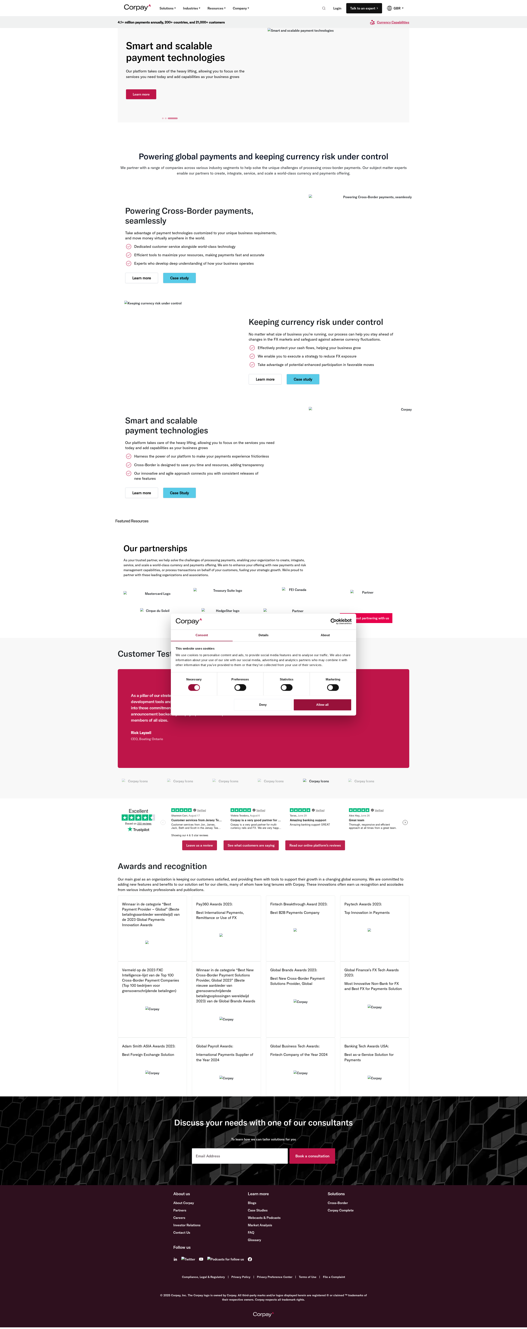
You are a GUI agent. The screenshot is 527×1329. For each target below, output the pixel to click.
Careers (179, 1218)
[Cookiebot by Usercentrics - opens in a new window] (334, 621)
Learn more (141, 94)
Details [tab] (264, 635)
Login (337, 8)
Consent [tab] (202, 635)
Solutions (167, 8)
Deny (263, 704)
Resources (215, 8)
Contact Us (181, 1232)
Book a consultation (312, 1156)
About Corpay (183, 1203)
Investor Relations (187, 1225)
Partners (179, 1210)
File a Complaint (334, 1277)
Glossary (254, 1240)
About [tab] (325, 635)
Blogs (252, 1203)
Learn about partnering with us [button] (366, 618)
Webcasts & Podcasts (264, 1218)
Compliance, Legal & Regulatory (203, 1277)
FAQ (251, 1232)
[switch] (240, 687)
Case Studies (258, 1210)
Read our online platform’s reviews (315, 845)
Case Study (179, 492)
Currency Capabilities (393, 22)
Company (240, 8)
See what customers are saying (251, 845)
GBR (397, 8)
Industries (190, 8)
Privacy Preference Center (274, 1277)
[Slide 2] (166, 118)
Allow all (322, 704)
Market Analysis (260, 1225)
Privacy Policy (240, 1277)
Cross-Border (338, 1203)
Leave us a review (199, 845)
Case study (179, 278)
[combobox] (322, 8)
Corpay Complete (341, 1210)
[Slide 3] (173, 118)
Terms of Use (307, 1277)
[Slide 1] (163, 118)
